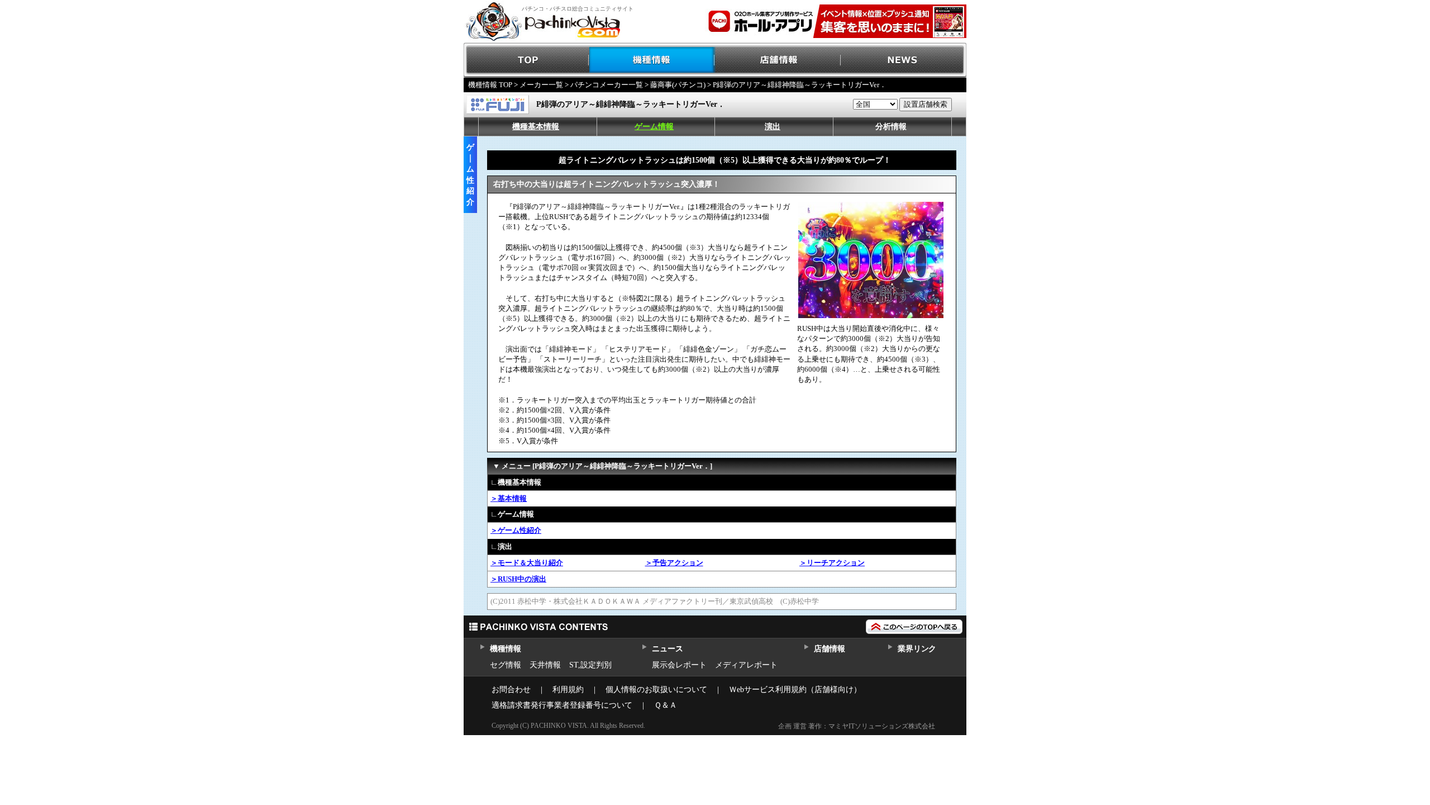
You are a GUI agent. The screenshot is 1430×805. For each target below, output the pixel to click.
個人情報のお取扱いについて (656, 689)
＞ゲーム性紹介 (515, 530)
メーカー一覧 (541, 84)
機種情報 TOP (490, 84)
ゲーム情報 (654, 126)
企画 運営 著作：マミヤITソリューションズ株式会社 (856, 726)
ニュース (667, 649)
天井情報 (545, 665)
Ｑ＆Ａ (665, 705)
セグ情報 (505, 665)
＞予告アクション (674, 562)
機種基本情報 (535, 126)
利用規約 (568, 689)
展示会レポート (679, 665)
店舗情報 (778, 60)
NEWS (903, 60)
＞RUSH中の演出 (518, 579)
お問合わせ (511, 689)
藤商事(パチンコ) (678, 84)
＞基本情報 (508, 498)
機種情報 (652, 60)
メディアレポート (746, 665)
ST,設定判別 (590, 665)
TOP (526, 60)
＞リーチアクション (832, 562)
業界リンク (917, 649)
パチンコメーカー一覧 (606, 84)
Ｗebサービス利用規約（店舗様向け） (795, 689)
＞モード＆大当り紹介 (526, 562)
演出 (772, 126)
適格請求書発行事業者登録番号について (562, 705)
